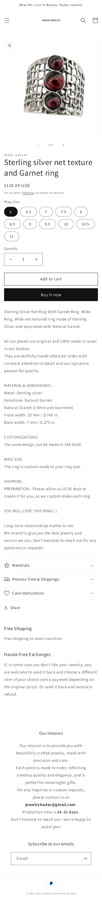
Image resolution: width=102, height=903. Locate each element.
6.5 (28, 211)
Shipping (27, 193)
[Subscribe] (85, 858)
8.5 (12, 224)
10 (66, 224)
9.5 (47, 224)
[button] (7, 20)
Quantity (11, 248)
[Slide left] (39, 145)
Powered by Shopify (64, 893)
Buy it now (51, 294)
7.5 (63, 211)
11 (12, 236)
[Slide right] (63, 145)
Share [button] (15, 607)
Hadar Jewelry (44, 893)
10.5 (85, 224)
